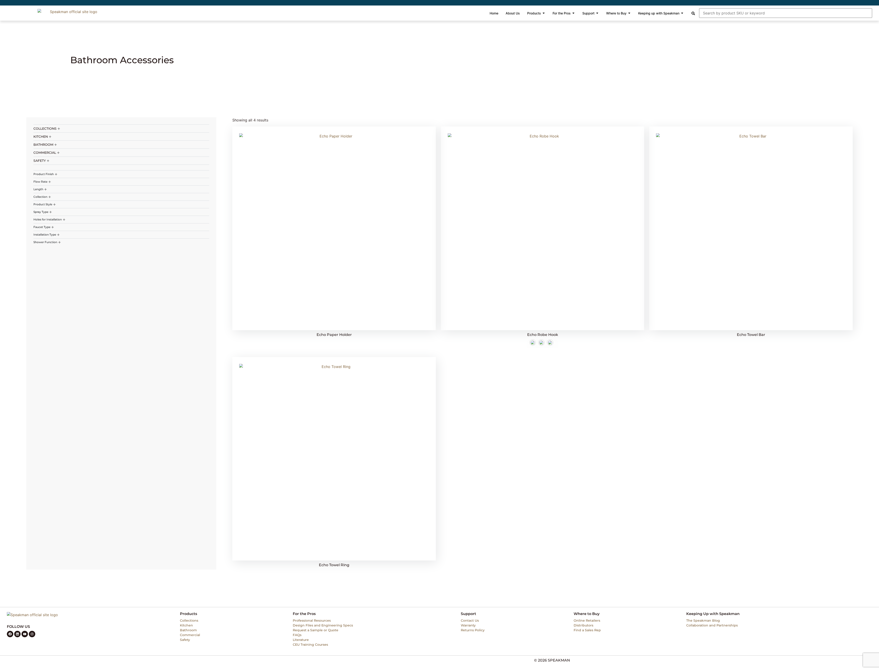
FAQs (297, 635)
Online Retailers (587, 620)
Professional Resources (312, 620)
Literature (301, 640)
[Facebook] (10, 634)
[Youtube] (25, 634)
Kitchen (186, 625)
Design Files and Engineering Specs (323, 625)
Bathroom (188, 630)
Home (75, 49)
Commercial (190, 635)
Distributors (583, 625)
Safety (185, 640)
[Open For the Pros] (573, 13)
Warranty (468, 625)
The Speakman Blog (703, 620)
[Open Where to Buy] (629, 13)
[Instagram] (32, 634)
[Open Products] (543, 13)
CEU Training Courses (310, 645)
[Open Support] (597, 13)
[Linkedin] (17, 634)
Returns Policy (473, 630)
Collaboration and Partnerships (712, 625)
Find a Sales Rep (587, 630)
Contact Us (470, 620)
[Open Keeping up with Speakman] (682, 13)
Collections (189, 620)
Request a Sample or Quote (315, 630)
